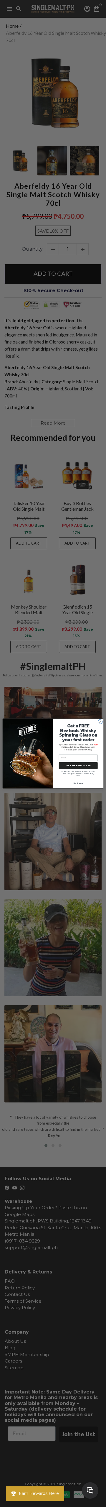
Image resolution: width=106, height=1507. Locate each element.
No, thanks (78, 783)
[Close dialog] (100, 721)
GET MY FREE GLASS (78, 766)
